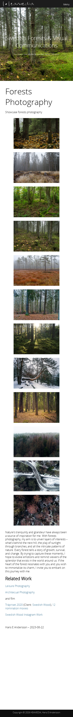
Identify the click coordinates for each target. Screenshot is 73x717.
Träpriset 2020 (14, 605)
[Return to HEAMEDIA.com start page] (19, 5)
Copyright (17, 712)
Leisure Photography (17, 586)
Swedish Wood (41, 605)
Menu (66, 4)
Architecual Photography (20, 592)
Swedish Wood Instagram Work (24, 614)
